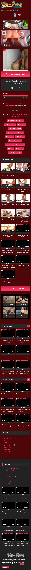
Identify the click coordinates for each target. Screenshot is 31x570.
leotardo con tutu (9, 105)
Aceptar (5, 567)
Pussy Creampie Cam (16, 74)
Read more (14, 110)
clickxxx (6, 443)
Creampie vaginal (16, 128)
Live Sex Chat (8, 439)
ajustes (22, 564)
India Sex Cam (9, 445)
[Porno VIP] (13, 5)
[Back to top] (26, 565)
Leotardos (21, 136)
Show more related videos (15, 288)
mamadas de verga (16, 140)
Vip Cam (7, 451)
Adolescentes (10, 124)
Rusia (10, 148)
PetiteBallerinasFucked (16, 120)
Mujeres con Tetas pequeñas (16, 144)
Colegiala (22, 124)
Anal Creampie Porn (10, 437)
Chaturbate (7, 447)
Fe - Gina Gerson (14, 114)
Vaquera (20, 148)
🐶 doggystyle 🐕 (16, 152)
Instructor (10, 136)
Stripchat (7, 449)
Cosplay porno (8, 441)
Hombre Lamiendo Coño (16, 132)
